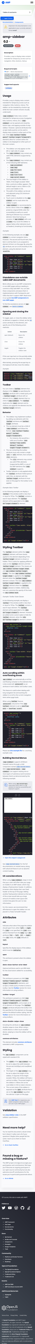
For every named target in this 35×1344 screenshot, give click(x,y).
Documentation (8, 22)
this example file (16, 751)
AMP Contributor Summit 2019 (14, 1287)
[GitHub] (22, 1208)
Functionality (9, 1229)
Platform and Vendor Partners (14, 1257)
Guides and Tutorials (11, 1239)
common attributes (25, 1042)
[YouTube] (10, 1208)
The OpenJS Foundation (12, 1269)
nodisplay (9, 88)
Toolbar (16, 988)
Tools (6, 1249)
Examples (7, 1244)
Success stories (9, 1227)
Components (19, 22)
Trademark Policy (10, 1274)
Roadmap (7, 1261)
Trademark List (9, 1276)
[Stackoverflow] (29, 1208)
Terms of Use (5, 1315)
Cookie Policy (23, 1315)
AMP (7, 72)
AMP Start (14, 1100)
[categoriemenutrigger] (7, 18)
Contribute (8, 1259)
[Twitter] (3, 1208)
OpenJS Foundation (9, 1320)
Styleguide (8, 1294)
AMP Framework (10, 1222)
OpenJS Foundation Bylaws (12, 1272)
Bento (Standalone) (17, 72)
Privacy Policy (14, 1315)
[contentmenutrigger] (17, 12)
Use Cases (8, 1224)
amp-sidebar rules (11, 1115)
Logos (6, 1297)
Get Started (8, 1237)
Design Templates (10, 1246)
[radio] (5, 71)
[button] (32, 2)
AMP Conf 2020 (9, 1284)
